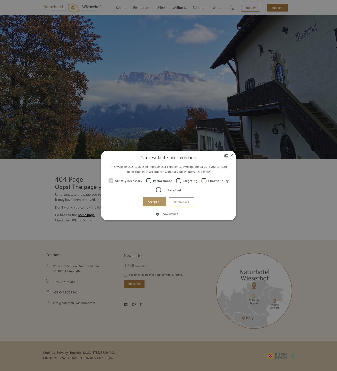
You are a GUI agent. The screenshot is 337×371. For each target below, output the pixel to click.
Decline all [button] (181, 202)
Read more (203, 172)
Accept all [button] (155, 202)
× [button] (231, 155)
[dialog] (168, 185)
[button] (168, 213)
